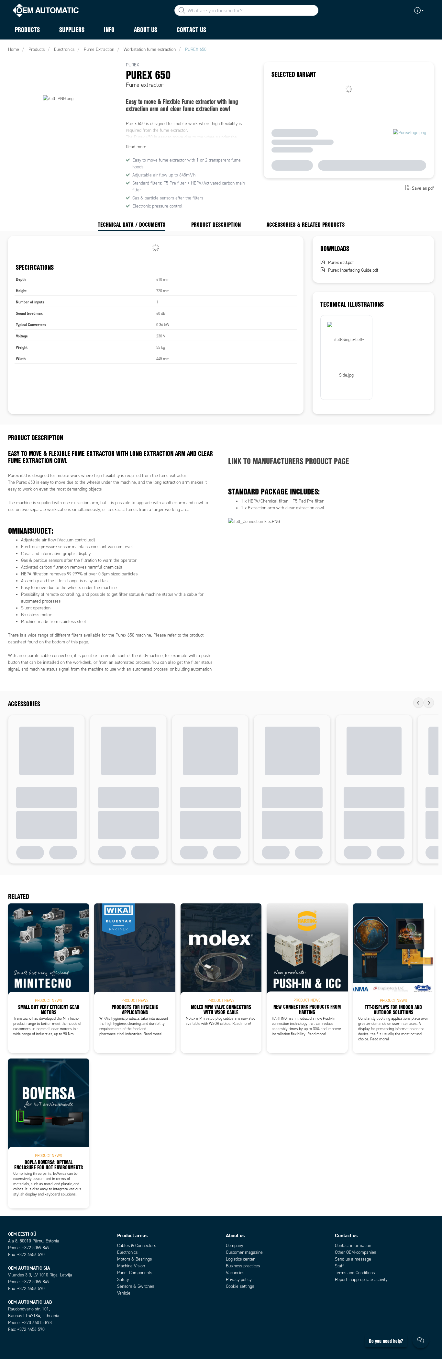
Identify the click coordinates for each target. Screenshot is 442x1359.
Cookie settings (240, 1286)
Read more (136, 147)
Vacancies (235, 1272)
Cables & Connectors (136, 1245)
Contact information (353, 1245)
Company (234, 1245)
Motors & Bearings (134, 1259)
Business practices (243, 1266)
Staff (339, 1266)
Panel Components (134, 1272)
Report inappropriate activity (361, 1279)
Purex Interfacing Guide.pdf (353, 270)
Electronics (127, 1252)
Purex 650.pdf (341, 262)
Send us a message (353, 1259)
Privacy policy (238, 1279)
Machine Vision (131, 1266)
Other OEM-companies (355, 1252)
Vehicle (123, 1293)
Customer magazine (244, 1252)
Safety (123, 1279)
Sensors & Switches (135, 1286)
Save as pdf (423, 188)
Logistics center (240, 1259)
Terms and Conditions (355, 1272)
